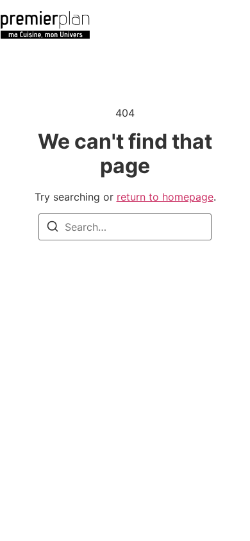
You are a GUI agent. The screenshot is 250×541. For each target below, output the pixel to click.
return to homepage (165, 196)
